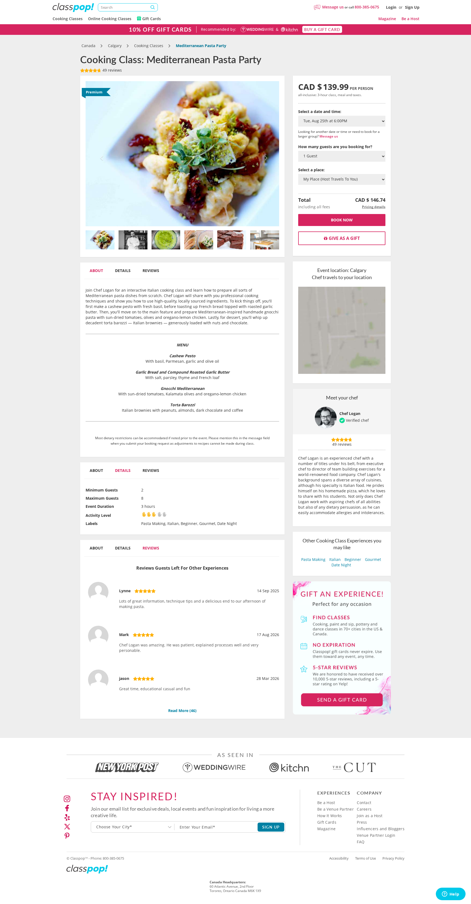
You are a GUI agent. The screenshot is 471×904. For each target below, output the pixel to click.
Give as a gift (344, 238)
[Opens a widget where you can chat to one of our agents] (451, 894)
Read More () (182, 710)
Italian (335, 559)
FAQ (360, 841)
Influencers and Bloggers (380, 828)
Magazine (387, 18)
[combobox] (132, 826)
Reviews (151, 270)
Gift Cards (151, 18)
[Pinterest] (67, 836)
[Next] (264, 153)
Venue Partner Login (376, 835)
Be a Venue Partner (335, 809)
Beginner (353, 559)
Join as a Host (369, 815)
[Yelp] (67, 817)
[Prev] (100, 153)
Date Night (341, 564)
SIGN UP (271, 827)
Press (362, 822)
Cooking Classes (68, 18)
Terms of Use (365, 858)
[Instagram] (67, 799)
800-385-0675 (367, 7)
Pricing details (373, 206)
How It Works (329, 815)
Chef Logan (349, 413)
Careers (364, 809)
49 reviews (111, 70)
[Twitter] (67, 826)
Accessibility (339, 858)
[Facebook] (67, 808)
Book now (342, 219)
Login (391, 7)
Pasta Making (313, 559)
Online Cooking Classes (109, 18)
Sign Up (412, 7)
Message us (333, 7)
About (96, 270)
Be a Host (410, 18)
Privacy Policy (393, 858)
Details (123, 270)
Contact (364, 802)
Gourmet (373, 559)
